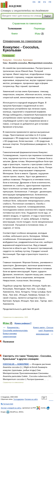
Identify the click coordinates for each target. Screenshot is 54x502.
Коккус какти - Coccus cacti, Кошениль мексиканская (43, 330)
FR (50, 2)
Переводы (39, 28)
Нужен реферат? (23, 323)
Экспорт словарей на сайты (11, 408)
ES (44, 2)
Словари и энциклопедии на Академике (25, 10)
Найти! (47, 16)
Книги (15, 33)
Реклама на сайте (31, 399)
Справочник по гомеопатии (27, 23)
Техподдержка (18, 399)
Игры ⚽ (39, 33)
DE (39, 2)
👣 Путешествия (7, 404)
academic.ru (11, 4)
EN (34, 2)
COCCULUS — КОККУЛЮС (16, 364)
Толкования (14, 28)
